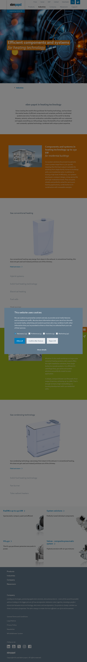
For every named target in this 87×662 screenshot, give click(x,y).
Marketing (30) (64, 334)
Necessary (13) (22, 334)
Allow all (20, 341)
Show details (41, 350)
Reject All (52, 341)
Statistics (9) (50, 334)
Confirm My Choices (36, 341)
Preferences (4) (36, 334)
